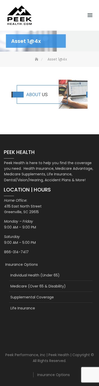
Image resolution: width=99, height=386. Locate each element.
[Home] (37, 59)
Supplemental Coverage (32, 297)
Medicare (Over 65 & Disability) (38, 286)
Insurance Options (21, 264)
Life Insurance (22, 308)
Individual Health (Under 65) (35, 275)
